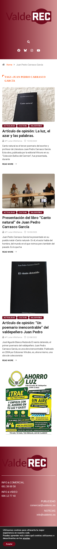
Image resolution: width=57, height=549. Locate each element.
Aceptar (9, 544)
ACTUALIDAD (9, 126)
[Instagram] (32, 50)
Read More (7, 164)
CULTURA (23, 126)
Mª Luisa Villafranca (13, 141)
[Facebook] (19, 50)
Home (9, 65)
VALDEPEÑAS (36, 126)
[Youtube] (38, 50)
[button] (28, 42)
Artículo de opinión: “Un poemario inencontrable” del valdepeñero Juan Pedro (25, 327)
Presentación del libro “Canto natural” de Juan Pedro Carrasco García (26, 222)
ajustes (26, 538)
